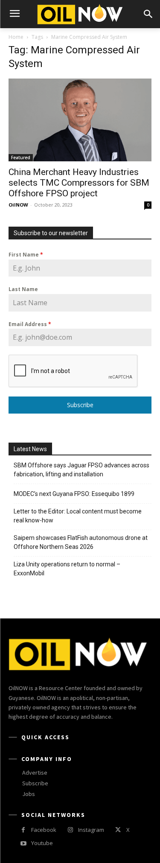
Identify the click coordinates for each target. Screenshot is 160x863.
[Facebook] (23, 830)
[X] (118, 830)
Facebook (43, 830)
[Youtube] (23, 843)
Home (16, 37)
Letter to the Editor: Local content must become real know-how (78, 516)
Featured (20, 157)
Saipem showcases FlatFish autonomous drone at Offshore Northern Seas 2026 (81, 542)
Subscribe (80, 405)
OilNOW (18, 204)
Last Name (23, 289)
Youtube (42, 843)
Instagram (91, 830)
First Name (26, 254)
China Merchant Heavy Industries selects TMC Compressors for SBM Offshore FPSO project (79, 182)
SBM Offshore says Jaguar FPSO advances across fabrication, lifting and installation (81, 470)
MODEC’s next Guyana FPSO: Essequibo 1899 (74, 493)
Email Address (30, 324)
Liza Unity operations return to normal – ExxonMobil (67, 569)
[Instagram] (70, 830)
